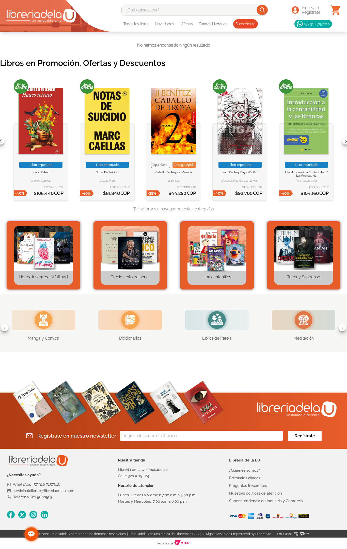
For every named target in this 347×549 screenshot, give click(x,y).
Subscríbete (245, 24)
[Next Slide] (342, 327)
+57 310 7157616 (316, 24)
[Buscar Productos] (262, 10)
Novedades (164, 24)
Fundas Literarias (213, 24)
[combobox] (194, 10)
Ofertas (187, 24)
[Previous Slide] (4, 327)
